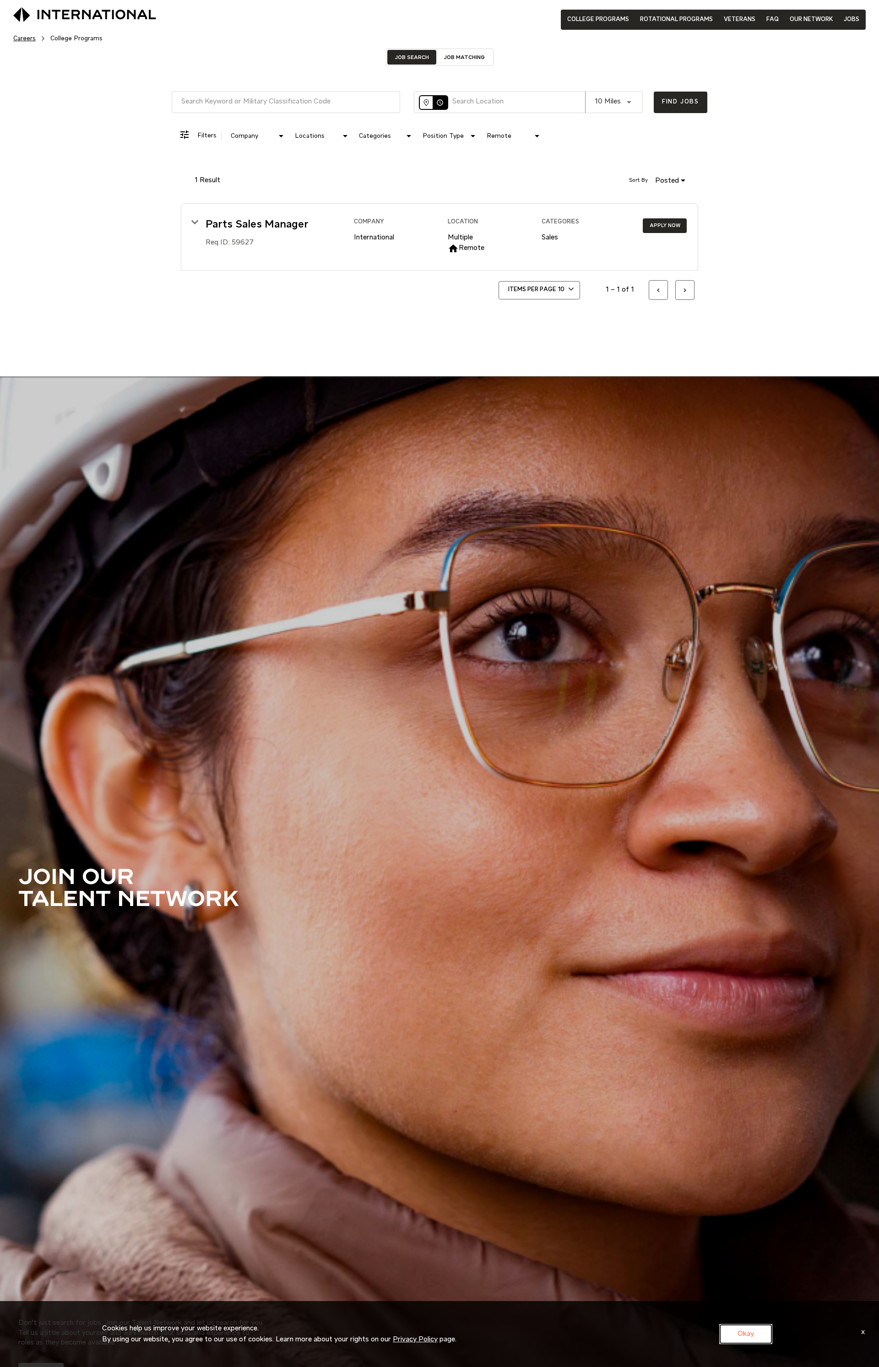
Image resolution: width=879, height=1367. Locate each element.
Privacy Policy (415, 1339)
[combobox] (286, 102)
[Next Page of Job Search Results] (685, 290)
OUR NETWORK (811, 19)
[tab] (412, 57)
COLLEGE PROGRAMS (598, 19)
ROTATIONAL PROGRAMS (676, 19)
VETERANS (739, 19)
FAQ (772, 19)
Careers (24, 38)
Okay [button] (746, 1334)
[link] (439, 237)
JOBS (851, 19)
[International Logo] (63, 15)
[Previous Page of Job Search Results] (658, 290)
